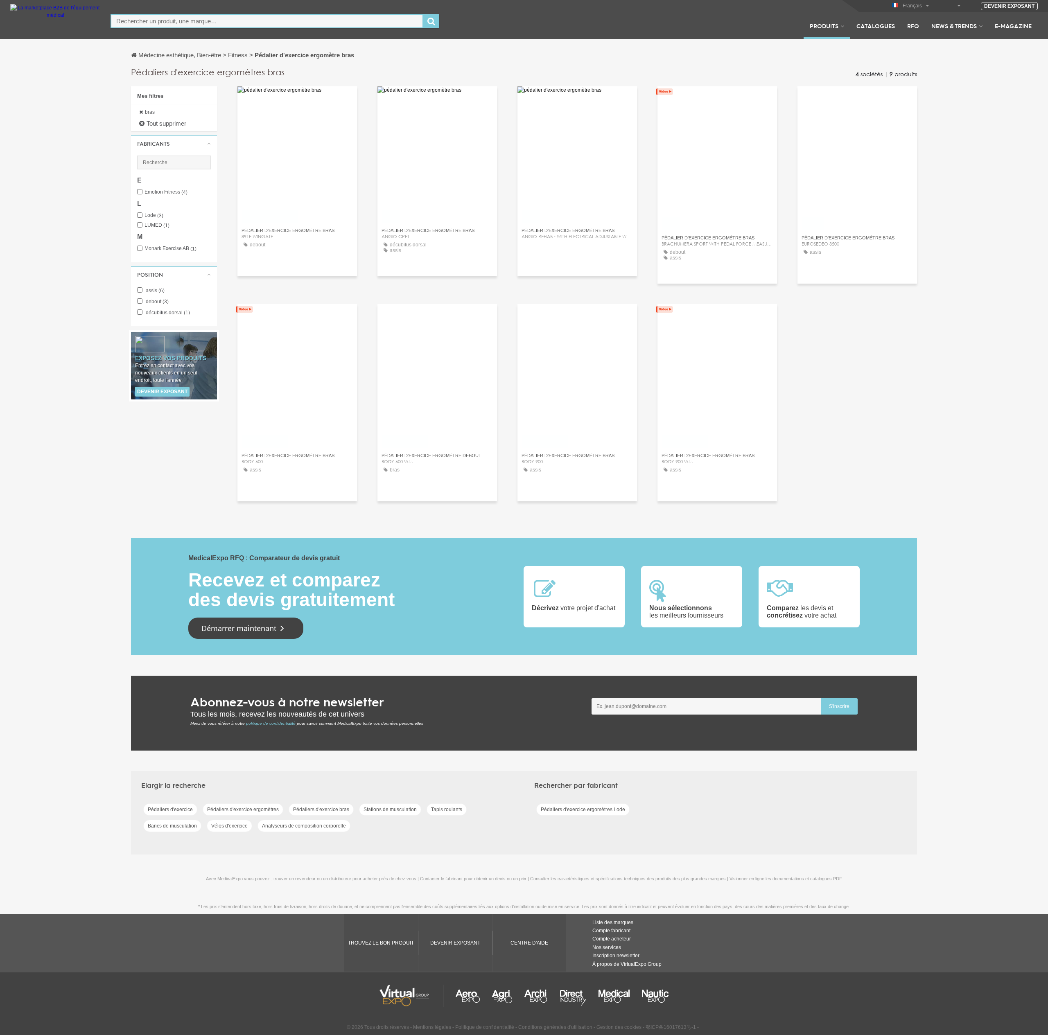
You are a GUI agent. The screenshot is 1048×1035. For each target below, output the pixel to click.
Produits (824, 25)
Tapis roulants (446, 809)
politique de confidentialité (271, 723)
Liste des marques (612, 922)
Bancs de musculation (172, 826)
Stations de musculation (390, 809)
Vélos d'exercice (229, 826)
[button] (174, 143)
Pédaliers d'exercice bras (321, 809)
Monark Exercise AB (170, 249)
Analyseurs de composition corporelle (304, 826)
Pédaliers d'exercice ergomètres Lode (583, 809)
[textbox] (267, 21)
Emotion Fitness (166, 192)
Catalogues (875, 25)
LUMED (157, 225)
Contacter (297, 318)
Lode (154, 215)
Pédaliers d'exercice (170, 809)
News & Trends (954, 25)
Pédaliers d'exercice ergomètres (243, 809)
